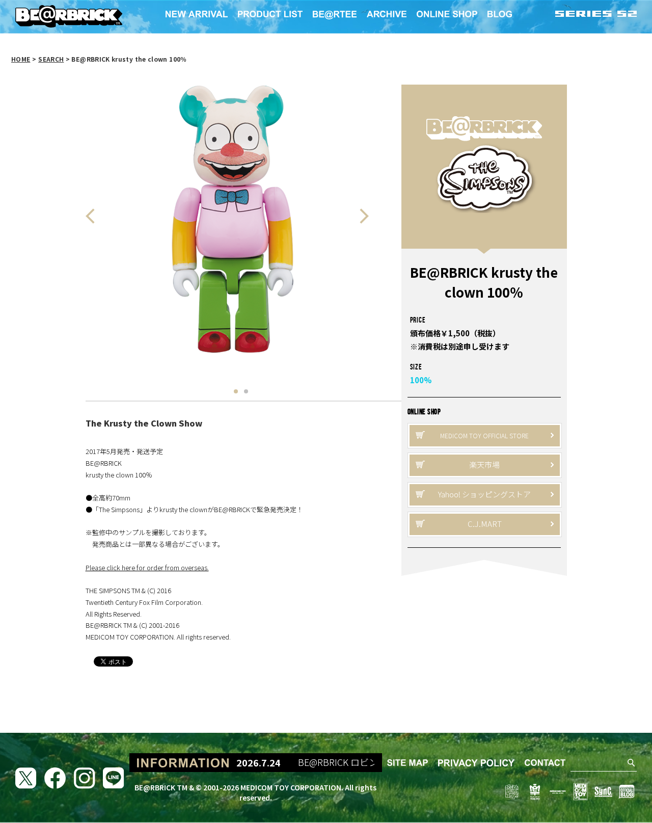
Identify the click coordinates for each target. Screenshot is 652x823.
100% (420, 380)
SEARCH (51, 59)
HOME (20, 59)
